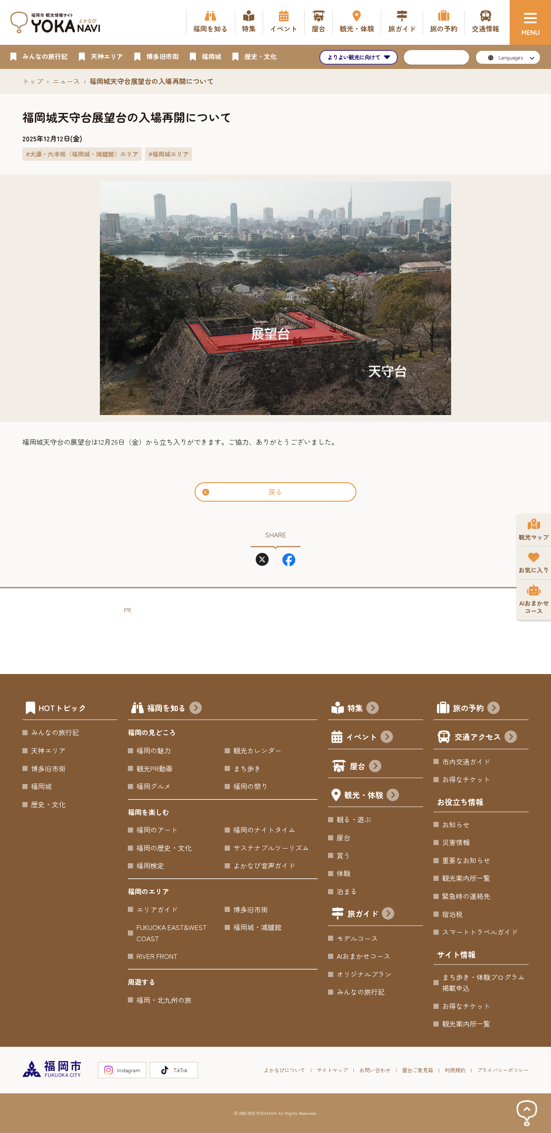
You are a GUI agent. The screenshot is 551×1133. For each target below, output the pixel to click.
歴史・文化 (48, 804)
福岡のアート (157, 829)
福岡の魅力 (153, 750)
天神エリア (48, 750)
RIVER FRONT (156, 956)
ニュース (66, 81)
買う (343, 855)
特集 (355, 707)
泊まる (347, 891)
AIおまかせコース (363, 956)
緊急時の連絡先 (466, 896)
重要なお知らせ (466, 860)
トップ (32, 81)
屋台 (357, 765)
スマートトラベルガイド (480, 932)
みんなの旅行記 (55, 732)
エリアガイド (157, 909)
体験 (343, 873)
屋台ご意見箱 (417, 1070)
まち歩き (247, 768)
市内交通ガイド (466, 761)
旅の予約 (468, 707)
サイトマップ (332, 1070)
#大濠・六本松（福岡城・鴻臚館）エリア (82, 154)
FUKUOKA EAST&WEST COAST (171, 932)
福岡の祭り (250, 786)
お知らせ (456, 824)
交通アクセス (478, 736)
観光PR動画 (154, 768)
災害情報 (456, 842)
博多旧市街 (48, 768)
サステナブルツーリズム (271, 848)
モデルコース (357, 938)
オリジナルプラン (364, 974)
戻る (275, 492)
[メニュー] (530, 22)
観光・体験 (363, 794)
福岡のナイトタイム (264, 829)
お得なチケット (466, 779)
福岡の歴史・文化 (164, 848)
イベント (361, 736)
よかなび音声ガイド (264, 865)
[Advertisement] (280, 634)
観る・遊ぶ (354, 819)
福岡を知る (166, 707)
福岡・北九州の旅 (164, 1000)
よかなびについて (284, 1070)
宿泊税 (452, 914)
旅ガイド (362, 913)
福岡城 (41, 786)
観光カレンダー (257, 750)
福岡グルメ (153, 786)
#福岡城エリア (169, 154)
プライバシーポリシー (503, 1070)
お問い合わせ (374, 1070)
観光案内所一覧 (466, 878)
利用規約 (455, 1070)
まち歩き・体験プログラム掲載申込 (483, 982)
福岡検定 (150, 865)
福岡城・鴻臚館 (257, 927)
